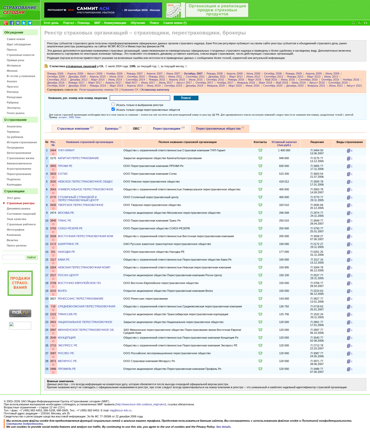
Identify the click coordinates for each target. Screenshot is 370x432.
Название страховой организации (89, 141)
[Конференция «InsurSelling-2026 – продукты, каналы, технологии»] (207, 16)
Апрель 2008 (235, 73)
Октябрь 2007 (193, 73)
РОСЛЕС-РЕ (66, 353)
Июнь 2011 (175, 76)
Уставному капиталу (155, 89)
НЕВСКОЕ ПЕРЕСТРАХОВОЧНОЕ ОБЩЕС (85, 181)
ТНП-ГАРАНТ (66, 150)
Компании (14, 234)
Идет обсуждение (19, 44)
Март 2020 (235, 85)
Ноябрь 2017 (225, 82)
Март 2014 (97, 79)
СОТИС (63, 173)
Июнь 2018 (299, 82)
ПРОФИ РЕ (65, 165)
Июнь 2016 (288, 79)
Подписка (13, 179)
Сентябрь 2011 (195, 76)
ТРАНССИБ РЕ (67, 314)
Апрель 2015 (177, 79)
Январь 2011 (157, 76)
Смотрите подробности (24, 423)
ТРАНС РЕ (64, 220)
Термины (13, 131)
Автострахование (19, 152)
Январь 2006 (55, 73)
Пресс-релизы (16, 245)
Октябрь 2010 (136, 76)
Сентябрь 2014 (135, 79)
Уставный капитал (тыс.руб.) (284, 143)
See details (223, 426)
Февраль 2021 (316, 85)
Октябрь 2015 (215, 79)
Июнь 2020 (253, 85)
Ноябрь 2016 (351, 79)
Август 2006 (94, 73)
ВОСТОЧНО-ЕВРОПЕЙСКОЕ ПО (79, 282)
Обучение (138, 23)
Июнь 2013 (331, 76)
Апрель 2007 (154, 73)
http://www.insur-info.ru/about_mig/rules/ (140, 404)
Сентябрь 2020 (272, 85)
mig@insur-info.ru (120, 410)
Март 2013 (313, 76)
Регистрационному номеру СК (98, 89)
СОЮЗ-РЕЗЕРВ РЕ (70, 228)
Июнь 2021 (336, 85)
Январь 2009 (293, 73)
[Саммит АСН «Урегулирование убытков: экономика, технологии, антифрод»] (103, 16)
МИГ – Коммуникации (110, 23)
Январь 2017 (76, 82)
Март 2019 (116, 85)
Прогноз (12, 86)
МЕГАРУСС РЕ (67, 361)
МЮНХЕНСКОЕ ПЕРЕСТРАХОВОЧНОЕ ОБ (86, 329)
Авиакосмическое (19, 163)
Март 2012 (236, 76)
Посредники (15, 147)
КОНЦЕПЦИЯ (67, 337)
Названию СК (129, 89)
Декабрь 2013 (78, 79)
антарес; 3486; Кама (70, 117)
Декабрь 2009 (77, 76)
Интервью (14, 65)
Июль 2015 (196, 79)
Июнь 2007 (173, 73)
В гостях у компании (21, 76)
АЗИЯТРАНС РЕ (68, 243)
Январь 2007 (134, 73)
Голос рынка (15, 113)
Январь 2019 (98, 85)
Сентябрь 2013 (56, 79)
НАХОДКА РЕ (66, 251)
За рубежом (15, 136)
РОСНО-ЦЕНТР (68, 275)
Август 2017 (184, 82)
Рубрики (13, 102)
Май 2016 (271, 79)
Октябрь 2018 (56, 85)
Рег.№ (53, 143)
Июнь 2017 (148, 82)
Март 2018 (265, 82)
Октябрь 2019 (173, 85)
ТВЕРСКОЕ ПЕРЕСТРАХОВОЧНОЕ (80, 204)
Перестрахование (19, 173)
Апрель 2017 (113, 82)
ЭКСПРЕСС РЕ (67, 345)
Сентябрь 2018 (338, 82)
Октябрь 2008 (273, 73)
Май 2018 (282, 82)
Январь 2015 (157, 79)
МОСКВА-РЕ (66, 212)
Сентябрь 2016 (308, 79)
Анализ (12, 81)
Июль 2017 (166, 82)
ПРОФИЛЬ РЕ (67, 368)
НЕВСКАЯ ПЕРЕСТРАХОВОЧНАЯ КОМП (84, 267)
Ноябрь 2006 (114, 73)
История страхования (22, 142)
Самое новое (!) (175, 23)
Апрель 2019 (135, 85)
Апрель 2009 (314, 73)
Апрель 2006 (75, 73)
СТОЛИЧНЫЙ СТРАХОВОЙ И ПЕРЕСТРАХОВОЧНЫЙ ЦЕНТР (78, 199)
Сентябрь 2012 (273, 76)
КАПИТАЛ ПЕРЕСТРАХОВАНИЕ (78, 158)
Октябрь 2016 (330, 79)
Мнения (12, 70)
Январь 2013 (295, 76)
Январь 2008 (214, 73)
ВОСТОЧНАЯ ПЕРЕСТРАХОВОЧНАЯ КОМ (85, 236)
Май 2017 (131, 82)
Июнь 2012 (253, 76)
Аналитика (14, 126)
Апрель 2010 (98, 76)
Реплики (13, 91)
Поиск (154, 23)
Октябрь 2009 (56, 76)
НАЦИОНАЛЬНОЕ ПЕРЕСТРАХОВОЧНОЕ (85, 321)
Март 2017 (95, 82)
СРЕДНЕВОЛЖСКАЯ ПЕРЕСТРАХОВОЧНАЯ (86, 306)
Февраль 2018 (246, 82)
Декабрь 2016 (55, 82)
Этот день (51, 23)
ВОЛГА (62, 290)
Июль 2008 (253, 73)
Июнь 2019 (154, 85)
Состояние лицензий (21, 213)
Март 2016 (254, 79)
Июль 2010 (116, 76)
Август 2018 (317, 82)
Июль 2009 (332, 73)
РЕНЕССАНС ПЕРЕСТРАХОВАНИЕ (80, 298)
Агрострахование (19, 168)
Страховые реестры (20, 203)
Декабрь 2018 (77, 85)
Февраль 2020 (216, 85)
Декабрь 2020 (295, 85)
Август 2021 (354, 85)
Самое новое (16, 39)
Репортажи (14, 97)
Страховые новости (20, 54)
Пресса (12, 49)
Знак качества (16, 219)
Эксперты (13, 107)
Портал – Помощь (76, 23)
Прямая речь (15, 60)
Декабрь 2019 (194, 85)
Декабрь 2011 (217, 76)
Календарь (14, 184)
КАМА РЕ (63, 259)
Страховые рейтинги (21, 224)
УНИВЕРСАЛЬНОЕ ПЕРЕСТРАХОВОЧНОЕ (85, 189)
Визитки (12, 240)
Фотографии (15, 229)
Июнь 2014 (115, 79)
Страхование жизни (20, 158)
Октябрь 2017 (204, 82)
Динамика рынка (18, 208)
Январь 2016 (236, 79)
